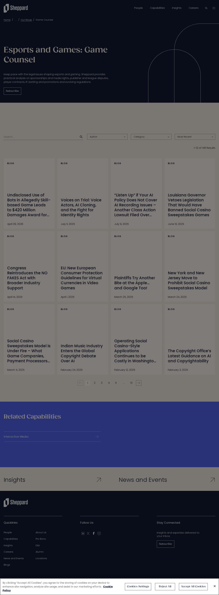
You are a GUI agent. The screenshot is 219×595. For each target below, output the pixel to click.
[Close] (214, 586)
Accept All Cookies (193, 586)
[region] (109, 586)
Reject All (165, 586)
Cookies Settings (138, 586)
